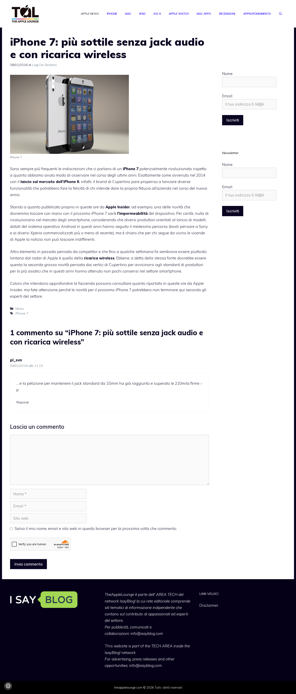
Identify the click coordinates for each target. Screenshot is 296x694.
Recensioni (227, 13)
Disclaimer (208, 605)
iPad (142, 13)
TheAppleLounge (119, 594)
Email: (227, 96)
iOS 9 (157, 13)
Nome (227, 73)
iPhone (112, 13)
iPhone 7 (21, 313)
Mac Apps (204, 13)
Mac (128, 13)
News (19, 308)
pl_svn (16, 360)
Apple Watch (179, 13)
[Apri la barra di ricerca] (280, 14)
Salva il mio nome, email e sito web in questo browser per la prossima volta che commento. (96, 528)
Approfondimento (257, 13)
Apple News (90, 13)
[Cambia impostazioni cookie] (8, 686)
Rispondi (22, 402)
